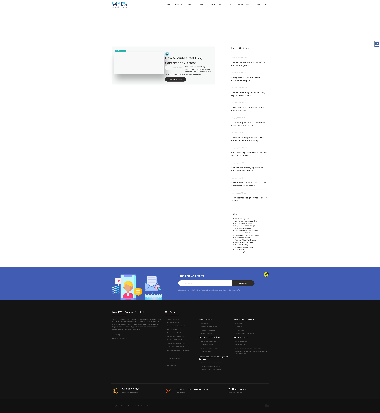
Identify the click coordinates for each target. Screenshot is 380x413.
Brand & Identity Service (209, 327)
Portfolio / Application (245, 4)
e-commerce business (243, 238)
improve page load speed (244, 242)
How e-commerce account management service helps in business (251, 352)
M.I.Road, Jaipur (237, 389)
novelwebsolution (120, 339)
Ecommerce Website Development (178, 326)
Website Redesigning (174, 329)
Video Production (206, 333)
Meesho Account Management (211, 370)
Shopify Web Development (176, 336)
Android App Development (176, 343)
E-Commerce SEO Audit (244, 247)
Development (202, 4)
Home (169, 4)
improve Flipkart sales (243, 252)
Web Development (173, 322)
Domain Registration (241, 341)
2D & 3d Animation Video (209, 348)
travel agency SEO (242, 219)
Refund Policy (171, 365)
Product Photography (208, 330)
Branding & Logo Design (209, 341)
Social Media (239, 327)
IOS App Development (174, 340)
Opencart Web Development (176, 333)
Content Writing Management (245, 333)
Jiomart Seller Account (243, 223)
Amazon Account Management (211, 363)
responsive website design (245, 226)
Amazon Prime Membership (245, 240)
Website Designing (173, 319)
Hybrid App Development (175, 346)
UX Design (204, 323)
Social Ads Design (207, 344)
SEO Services (239, 323)
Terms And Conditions (174, 358)
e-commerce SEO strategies (245, 233)
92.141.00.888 (130, 389)
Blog (231, 4)
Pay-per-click (239, 330)
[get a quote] (377, 44)
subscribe (243, 283)
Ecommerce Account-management (178, 350)
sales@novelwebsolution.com (191, 389)
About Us (179, 4)
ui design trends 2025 (243, 228)
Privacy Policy (171, 362)
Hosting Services (240, 344)
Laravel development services (246, 221)
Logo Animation (206, 351)
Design (189, 4)
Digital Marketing (218, 4)
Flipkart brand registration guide (247, 235)
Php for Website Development (246, 231)
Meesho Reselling (241, 245)
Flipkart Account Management (211, 366)
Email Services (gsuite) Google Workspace (248, 348)
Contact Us (261, 4)
